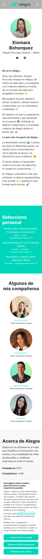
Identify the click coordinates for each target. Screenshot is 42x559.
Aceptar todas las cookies (21, 537)
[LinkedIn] (25, 58)
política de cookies (26, 513)
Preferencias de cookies (21, 551)
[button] (37, 4)
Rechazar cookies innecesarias (21, 544)
